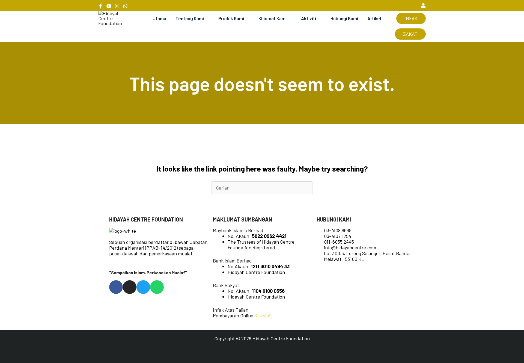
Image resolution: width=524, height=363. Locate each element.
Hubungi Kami (344, 18)
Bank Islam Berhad (232, 261)
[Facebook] (100, 6)
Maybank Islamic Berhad (238, 230)
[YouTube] (108, 6)
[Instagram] (117, 6)
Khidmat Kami (272, 18)
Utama (159, 18)
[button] (413, 5)
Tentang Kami (189, 18)
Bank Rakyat (226, 285)
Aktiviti (308, 18)
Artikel (374, 18)
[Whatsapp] (125, 6)
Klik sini (262, 315)
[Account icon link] (423, 5)
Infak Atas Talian (230, 310)
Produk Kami (231, 18)
